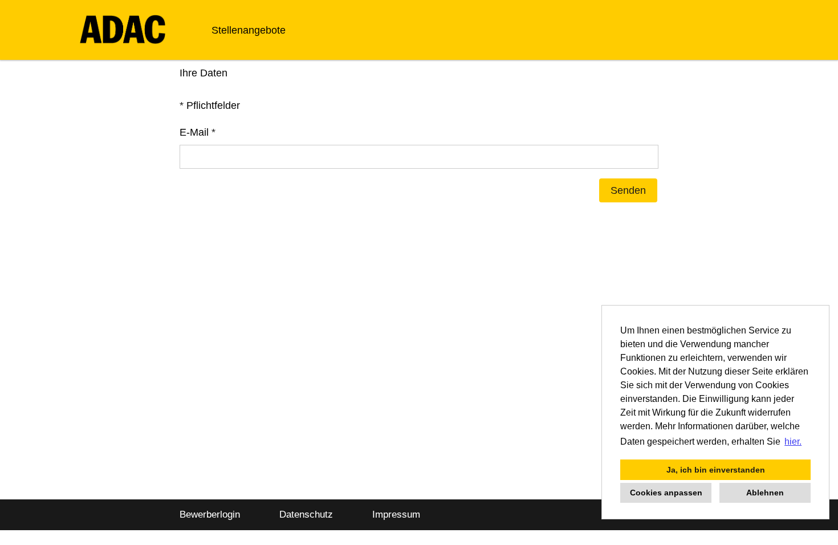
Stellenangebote (248, 30)
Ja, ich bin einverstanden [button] (715, 469)
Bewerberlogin (210, 514)
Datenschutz (306, 514)
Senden (628, 190)
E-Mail (197, 132)
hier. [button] (793, 441)
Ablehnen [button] (765, 492)
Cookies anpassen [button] (666, 492)
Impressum (396, 514)
